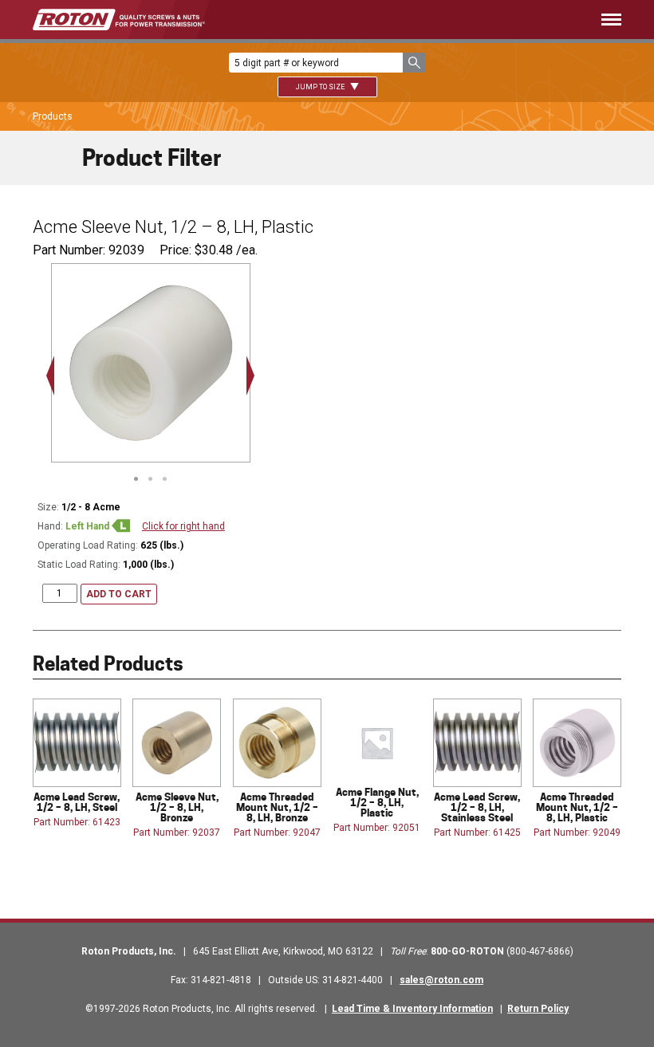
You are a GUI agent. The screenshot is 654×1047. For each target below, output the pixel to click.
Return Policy (538, 1008)
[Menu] (436, 19)
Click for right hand (183, 526)
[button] (414, 63)
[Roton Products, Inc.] (119, 19)
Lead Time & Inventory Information (412, 1008)
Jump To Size (321, 87)
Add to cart (119, 594)
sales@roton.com (441, 980)
